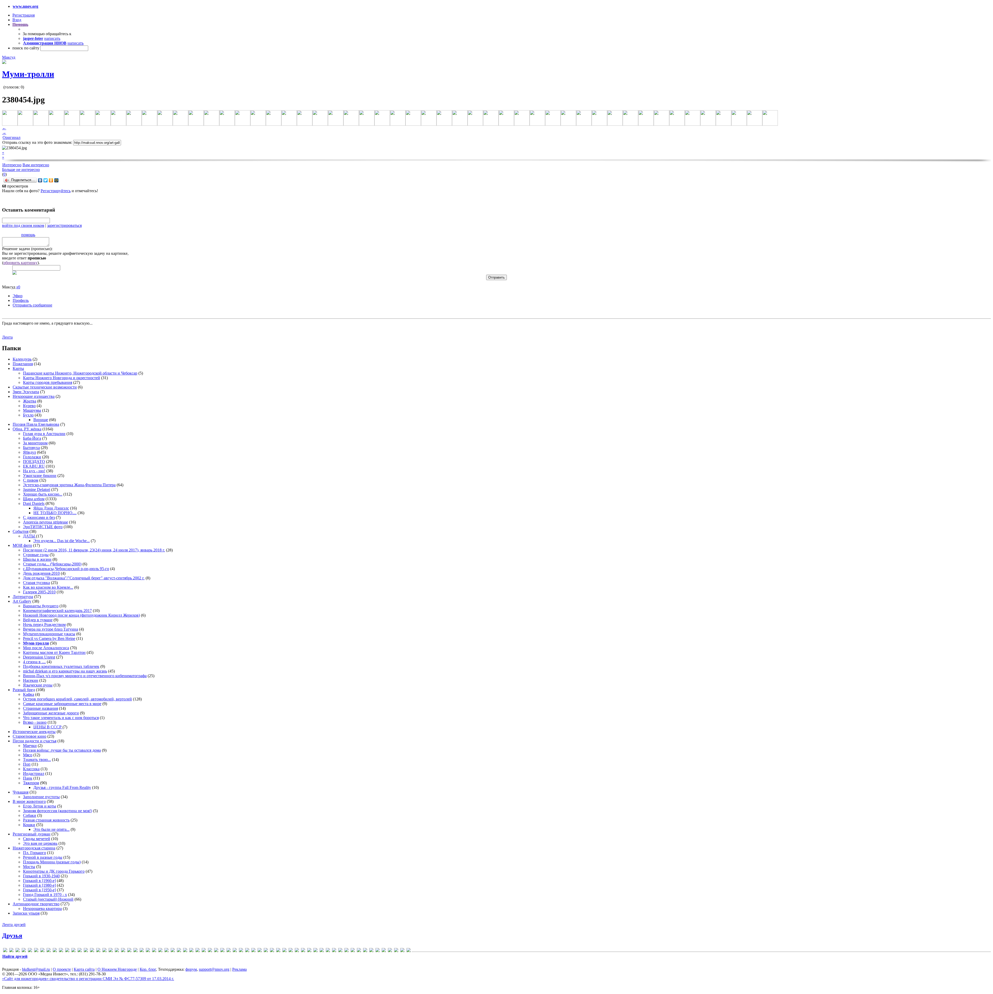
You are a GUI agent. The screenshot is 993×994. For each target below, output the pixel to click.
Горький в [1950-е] (39, 890)
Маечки (30, 745)
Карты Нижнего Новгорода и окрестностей (61, 378)
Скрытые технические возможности (45, 387)
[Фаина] (390, 951)
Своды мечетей (36, 838)
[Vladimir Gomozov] (234, 951)
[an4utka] (23, 951)
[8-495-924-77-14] (5, 951)
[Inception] (98, 951)
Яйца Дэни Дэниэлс (51, 508)
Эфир (17, 296)
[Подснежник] (365, 951)
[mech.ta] (135, 951)
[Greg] (86, 951)
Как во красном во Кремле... (48, 587)
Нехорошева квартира (42, 908)
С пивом (30, 480)
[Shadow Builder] (203, 951)
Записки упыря (26, 913)
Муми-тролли (28, 74)
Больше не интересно (21, 169)
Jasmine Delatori (36, 489)
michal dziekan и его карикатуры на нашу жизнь (65, 671)
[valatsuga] (222, 951)
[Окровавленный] (359, 951)
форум (191, 969)
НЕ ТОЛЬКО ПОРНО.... (55, 513)
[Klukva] (110, 951)
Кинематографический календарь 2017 (57, 610)
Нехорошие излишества (34, 396)
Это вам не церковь (40, 843)
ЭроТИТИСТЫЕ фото (43, 527)
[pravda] (191, 951)
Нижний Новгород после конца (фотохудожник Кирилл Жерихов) (81, 615)
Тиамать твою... (37, 759)
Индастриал (33, 773)
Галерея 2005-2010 (39, 592)
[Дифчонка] (290, 951)
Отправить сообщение (32, 305)
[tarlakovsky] (216, 951)
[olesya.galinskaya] (172, 951)
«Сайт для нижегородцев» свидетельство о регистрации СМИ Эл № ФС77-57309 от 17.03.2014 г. (88, 978)
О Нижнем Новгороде (117, 969)
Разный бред (24, 689)
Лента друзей (14, 924)
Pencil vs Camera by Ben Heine (49, 638)
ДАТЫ (29, 536)
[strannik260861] (210, 951)
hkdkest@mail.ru (36, 969)
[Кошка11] (315, 951)
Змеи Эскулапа (26, 392)
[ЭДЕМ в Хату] (402, 951)
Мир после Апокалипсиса (46, 648)
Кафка (28, 694)
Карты (18, 368)
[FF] (67, 951)
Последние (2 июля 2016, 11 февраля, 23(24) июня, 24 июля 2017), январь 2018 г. (94, 550)
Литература (23, 596)
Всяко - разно (35, 722)
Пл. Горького (34, 852)
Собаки (29, 815)
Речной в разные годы (42, 857)
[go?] (73, 951)
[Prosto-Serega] (197, 951)
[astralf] (30, 951)
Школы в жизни (37, 559)
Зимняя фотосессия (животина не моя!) (57, 811)
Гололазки (32, 457)
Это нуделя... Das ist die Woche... (61, 541)
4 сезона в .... (34, 662)
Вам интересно (35, 165)
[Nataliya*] (160, 951)
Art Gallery (22, 601)
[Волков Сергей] (272, 951)
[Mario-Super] (123, 951)
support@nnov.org (214, 969)
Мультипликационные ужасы (49, 634)
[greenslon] (79, 951)
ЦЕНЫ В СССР (48, 727)
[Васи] (253, 951)
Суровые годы (36, 554)
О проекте (62, 969)
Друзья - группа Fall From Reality (62, 787)
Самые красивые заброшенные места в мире (62, 703)
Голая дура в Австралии (44, 433)
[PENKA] (179, 951)
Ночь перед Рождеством (44, 624)
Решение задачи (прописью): (27, 248)
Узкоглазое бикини (39, 475)
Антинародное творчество (36, 904)
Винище (40, 419)
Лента (7, 337)
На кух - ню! (34, 471)
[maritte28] (129, 951)
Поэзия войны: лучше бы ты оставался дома (62, 750)
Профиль (21, 300)
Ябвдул (29, 452)
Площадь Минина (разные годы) (52, 862)
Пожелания (23, 364)
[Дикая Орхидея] (278, 951)
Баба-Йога (32, 438)
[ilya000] (92, 951)
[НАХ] (352, 951)
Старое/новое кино (29, 736)
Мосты (29, 866)
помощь (28, 235)
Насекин (30, 680)
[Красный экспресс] (321, 951)
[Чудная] (396, 951)
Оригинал (11, 137)
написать (52, 38)
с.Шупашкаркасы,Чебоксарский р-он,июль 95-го (66, 568)
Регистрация (23, 15)
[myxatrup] (154, 951)
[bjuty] (36, 951)
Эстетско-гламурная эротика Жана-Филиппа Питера (69, 485)
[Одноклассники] (51, 180)
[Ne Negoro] (166, 951)
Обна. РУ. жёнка (27, 429)
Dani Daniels (33, 503)
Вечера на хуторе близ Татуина (50, 629)
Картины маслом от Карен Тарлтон (54, 652)
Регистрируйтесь (56, 191)
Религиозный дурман (31, 834)
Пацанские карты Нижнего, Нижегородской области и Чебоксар (80, 373)
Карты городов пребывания (47, 382)
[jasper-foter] (104, 951)
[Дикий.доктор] (284, 951)
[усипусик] (383, 951)
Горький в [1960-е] (39, 880)
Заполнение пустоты (41, 797)
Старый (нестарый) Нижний (48, 899)
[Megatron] (141, 951)
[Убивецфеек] (377, 951)
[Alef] (17, 951)
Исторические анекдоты (34, 731)
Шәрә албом (33, 499)
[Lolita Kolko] (117, 951)
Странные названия (40, 708)
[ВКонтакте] (40, 180)
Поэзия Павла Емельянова (36, 424)
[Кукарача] (334, 951)
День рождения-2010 (41, 573)
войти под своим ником (23, 225)
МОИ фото (22, 545)
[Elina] (54, 951)
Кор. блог (148, 969)
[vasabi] (228, 951)
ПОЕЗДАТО (34, 461)
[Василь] (259, 951)
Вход (16, 20)
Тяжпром (31, 783)
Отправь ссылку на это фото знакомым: (37, 142)
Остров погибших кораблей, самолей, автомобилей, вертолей (77, 699)
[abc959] (11, 951)
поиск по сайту (25, 48)
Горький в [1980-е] (39, 885)
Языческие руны (37, 685)
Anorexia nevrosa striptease (45, 522)
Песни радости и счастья (34, 741)
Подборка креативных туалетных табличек (61, 666)
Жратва (29, 401)
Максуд (8, 57)
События (20, 531)
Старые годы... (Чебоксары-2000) (52, 564)
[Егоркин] (303, 951)
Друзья (12, 935)
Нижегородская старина (34, 848)
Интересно (11, 165)
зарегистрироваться (64, 225)
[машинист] (340, 951)
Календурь (22, 359)
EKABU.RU (34, 466)
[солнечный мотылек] (371, 951)
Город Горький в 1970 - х (45, 894)
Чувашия (20, 792)
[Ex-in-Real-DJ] (61, 951)
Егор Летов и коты (39, 806)
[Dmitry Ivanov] (48, 951)
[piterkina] (185, 951)
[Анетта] (247, 951)
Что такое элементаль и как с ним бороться (61, 717)
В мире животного (29, 801)
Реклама (239, 969)
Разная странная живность (46, 820)
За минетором (35, 443)
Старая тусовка (36, 582)
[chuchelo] (42, 951)
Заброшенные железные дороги (51, 713)
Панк (27, 778)
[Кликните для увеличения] (4, 62)
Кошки (29, 825)
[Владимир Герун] (266, 951)
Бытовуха (31, 447)
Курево (29, 405)
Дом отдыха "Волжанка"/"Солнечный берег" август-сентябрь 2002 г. (84, 578)
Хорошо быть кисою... (42, 494)
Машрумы (32, 410)
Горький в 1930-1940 (41, 876)
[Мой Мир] (56, 180)
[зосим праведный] (309, 951)
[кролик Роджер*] (328, 951)
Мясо (27, 755)
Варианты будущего (40, 606)
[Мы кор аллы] (346, 951)
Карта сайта (84, 969)
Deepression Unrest (39, 657)
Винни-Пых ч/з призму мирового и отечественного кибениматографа (85, 676)
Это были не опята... (51, 829)
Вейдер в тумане (37, 620)
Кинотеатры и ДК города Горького (54, 871)
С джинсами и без (39, 517)
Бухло (28, 415)
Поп (27, 764)
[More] (148, 951)
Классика (31, 769)
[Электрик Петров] (408, 951)
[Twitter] (45, 180)
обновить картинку (20, 262)
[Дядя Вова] (297, 951)
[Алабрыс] (241, 951)
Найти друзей (14, 956)
